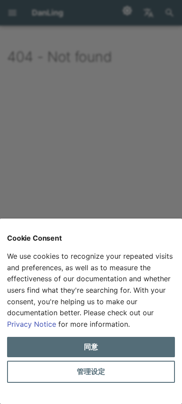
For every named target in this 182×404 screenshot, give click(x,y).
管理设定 (91, 371)
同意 (91, 346)
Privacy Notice (31, 324)
